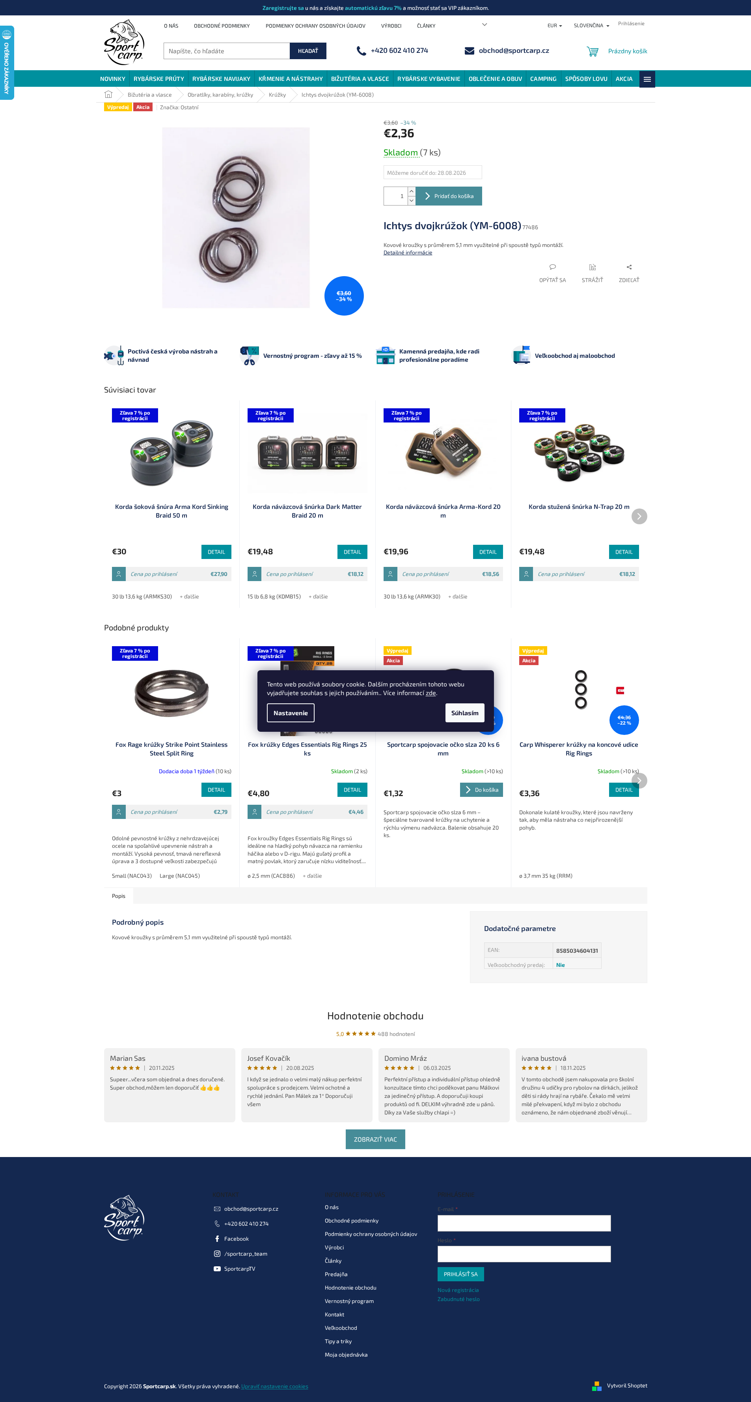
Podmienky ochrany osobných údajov (315, 25)
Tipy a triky (338, 1341)
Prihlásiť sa (461, 1274)
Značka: (179, 107)
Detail (216, 551)
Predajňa (336, 1274)
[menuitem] (112, 78)
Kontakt (334, 1314)
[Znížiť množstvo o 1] (412, 200)
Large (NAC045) (180, 875)
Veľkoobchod (341, 1327)
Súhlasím (465, 712)
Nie (560, 964)
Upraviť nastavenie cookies (274, 1386)
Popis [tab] (118, 895)
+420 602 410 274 (246, 1223)
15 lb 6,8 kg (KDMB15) (274, 596)
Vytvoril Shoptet (627, 1385)
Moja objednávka (346, 1354)
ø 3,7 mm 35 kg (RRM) (545, 875)
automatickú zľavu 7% (373, 7)
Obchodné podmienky (222, 25)
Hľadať (308, 50)
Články (426, 25)
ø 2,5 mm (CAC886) (271, 875)
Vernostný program (349, 1300)
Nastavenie (291, 712)
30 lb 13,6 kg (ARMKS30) (142, 596)
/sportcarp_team (245, 1253)
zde (431, 692)
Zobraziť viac (375, 1139)
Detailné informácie (408, 252)
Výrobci (391, 25)
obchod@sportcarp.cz (251, 1208)
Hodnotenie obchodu (375, 1015)
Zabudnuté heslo (459, 1298)
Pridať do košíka (454, 196)
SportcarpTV (239, 1268)
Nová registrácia (458, 1289)
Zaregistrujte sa (283, 7)
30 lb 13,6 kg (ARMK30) (412, 596)
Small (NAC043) (132, 875)
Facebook (236, 1238)
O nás (171, 25)
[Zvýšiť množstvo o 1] (412, 191)
